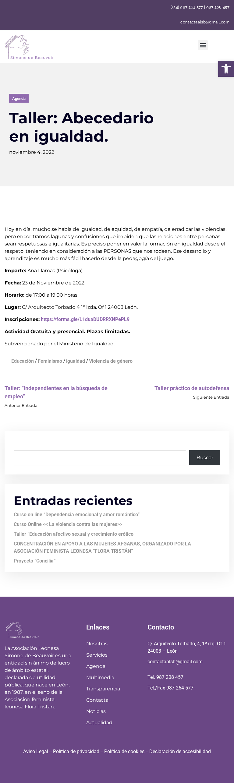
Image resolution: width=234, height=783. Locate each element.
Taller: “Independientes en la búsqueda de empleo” (56, 392)
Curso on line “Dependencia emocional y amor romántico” (77, 514)
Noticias (96, 711)
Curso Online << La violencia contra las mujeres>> (68, 524)
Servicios (97, 655)
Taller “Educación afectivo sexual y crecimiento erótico (73, 534)
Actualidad (99, 722)
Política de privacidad (76, 751)
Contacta (97, 700)
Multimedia (100, 677)
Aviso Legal (35, 751)
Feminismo (50, 361)
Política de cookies (124, 751)
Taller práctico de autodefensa (191, 388)
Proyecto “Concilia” (35, 561)
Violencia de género (111, 361)
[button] (226, 69)
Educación (22, 361)
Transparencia (103, 689)
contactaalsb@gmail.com (204, 22)
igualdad (75, 361)
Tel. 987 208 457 (165, 677)
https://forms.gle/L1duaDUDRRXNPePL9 (85, 319)
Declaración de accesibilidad (180, 751)
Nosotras (97, 644)
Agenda (19, 98)
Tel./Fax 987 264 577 (170, 688)
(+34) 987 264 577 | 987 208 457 (200, 7)
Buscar (22, 444)
